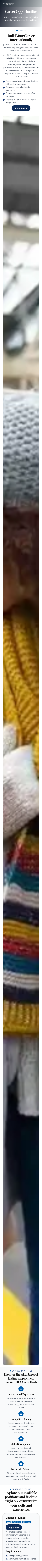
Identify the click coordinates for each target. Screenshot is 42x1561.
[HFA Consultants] (8, 3)
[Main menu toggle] (36, 3)
